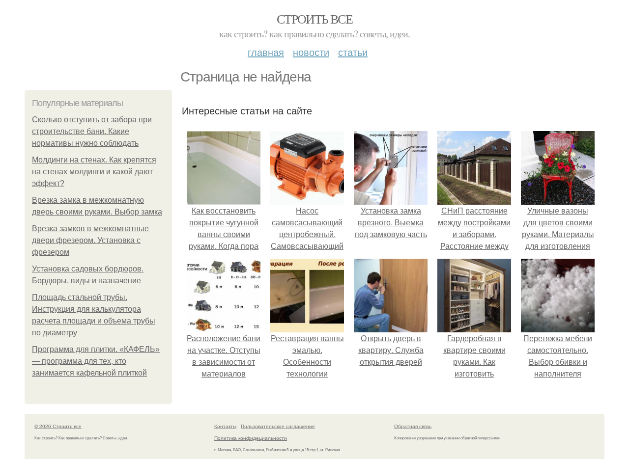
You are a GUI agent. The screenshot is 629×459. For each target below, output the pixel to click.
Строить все (314, 18)
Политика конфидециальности (250, 437)
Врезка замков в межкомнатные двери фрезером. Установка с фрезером (90, 240)
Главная (266, 52)
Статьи (353, 52)
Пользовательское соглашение (278, 426)
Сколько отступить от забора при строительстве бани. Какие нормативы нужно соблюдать (92, 131)
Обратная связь (412, 426)
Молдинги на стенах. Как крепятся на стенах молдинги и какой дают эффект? (94, 172)
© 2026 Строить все (58, 426)
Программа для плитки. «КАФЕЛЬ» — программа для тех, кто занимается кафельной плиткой (96, 361)
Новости (311, 52)
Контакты (225, 426)
